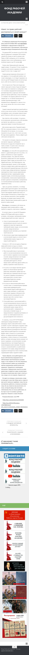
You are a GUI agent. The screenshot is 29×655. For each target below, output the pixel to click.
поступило (23, 43)
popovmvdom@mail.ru (7, 650)
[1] (26, 49)
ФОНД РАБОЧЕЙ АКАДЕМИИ (14, 10)
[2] (20, 62)
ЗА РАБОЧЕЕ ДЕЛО (6, 22)
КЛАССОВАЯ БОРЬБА (19, 22)
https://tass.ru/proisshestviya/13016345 (13, 400)
